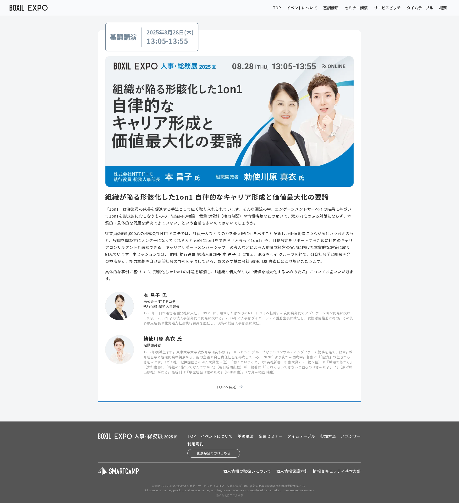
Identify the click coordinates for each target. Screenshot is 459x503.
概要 (443, 7)
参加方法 (328, 436)
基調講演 (331, 8)
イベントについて (302, 7)
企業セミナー (270, 436)
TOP (277, 7)
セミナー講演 (356, 8)
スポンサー (351, 436)
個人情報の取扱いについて (247, 471)
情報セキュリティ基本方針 (337, 471)
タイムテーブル (420, 7)
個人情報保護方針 (292, 471)
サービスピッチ (387, 8)
